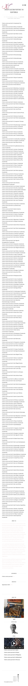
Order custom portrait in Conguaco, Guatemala (13, 428)
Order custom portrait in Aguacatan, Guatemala (13, 219)
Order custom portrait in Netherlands (13, 657)
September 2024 (6, 584)
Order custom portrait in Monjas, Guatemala (12, 405)
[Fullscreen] (22, 647)
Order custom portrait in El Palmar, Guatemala (13, 400)
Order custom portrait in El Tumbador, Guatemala (13, 252)
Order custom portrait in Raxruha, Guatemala (12, 326)
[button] (14, 643)
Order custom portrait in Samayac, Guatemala (12, 473)
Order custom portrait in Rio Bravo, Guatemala (13, 407)
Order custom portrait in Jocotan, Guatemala (12, 149)
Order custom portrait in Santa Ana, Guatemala (13, 510)
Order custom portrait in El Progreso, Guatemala (13, 492)
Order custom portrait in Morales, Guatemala (12, 93)
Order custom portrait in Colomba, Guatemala (13, 233)
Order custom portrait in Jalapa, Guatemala (12, 42)
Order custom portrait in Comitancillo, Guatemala (13, 138)
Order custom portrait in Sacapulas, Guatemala (13, 244)
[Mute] (20, 647)
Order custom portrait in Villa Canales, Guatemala (13, 46)
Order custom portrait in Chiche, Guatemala (12, 387)
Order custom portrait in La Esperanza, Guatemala (13, 498)
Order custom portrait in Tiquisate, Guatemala (13, 193)
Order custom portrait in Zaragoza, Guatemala (13, 433)
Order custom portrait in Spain (11, 650)
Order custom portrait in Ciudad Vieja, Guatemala (13, 322)
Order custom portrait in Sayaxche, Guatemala (13, 96)
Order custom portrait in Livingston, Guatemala (13, 140)
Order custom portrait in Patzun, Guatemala (12, 156)
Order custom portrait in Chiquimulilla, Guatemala (14, 189)
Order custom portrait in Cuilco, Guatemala (12, 175)
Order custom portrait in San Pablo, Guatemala (13, 251)
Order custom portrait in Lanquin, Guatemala (12, 477)
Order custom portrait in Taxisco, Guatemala (12, 357)
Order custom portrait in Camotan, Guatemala (13, 198)
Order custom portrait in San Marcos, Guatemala (13, 263)
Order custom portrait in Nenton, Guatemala (12, 258)
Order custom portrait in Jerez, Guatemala (12, 403)
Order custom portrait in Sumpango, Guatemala (13, 284)
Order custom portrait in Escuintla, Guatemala (13, 44)
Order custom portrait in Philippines (12, 654)
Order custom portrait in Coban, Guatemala (12, 37)
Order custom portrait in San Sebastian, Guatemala (14, 415)
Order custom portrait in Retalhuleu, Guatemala (13, 88)
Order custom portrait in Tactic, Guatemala (12, 315)
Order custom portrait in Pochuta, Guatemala (12, 81)
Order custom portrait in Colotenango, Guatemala (13, 291)
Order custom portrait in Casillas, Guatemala (12, 482)
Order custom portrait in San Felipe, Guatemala (13, 475)
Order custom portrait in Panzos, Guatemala (12, 133)
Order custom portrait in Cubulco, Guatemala (12, 214)
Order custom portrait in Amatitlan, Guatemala (13, 49)
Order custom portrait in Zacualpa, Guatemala (13, 328)
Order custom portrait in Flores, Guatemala (12, 294)
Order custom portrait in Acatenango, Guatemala (13, 445)
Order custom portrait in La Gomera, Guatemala (13, 245)
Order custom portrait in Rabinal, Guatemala (12, 286)
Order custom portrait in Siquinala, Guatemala (13, 478)
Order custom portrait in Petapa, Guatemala (12, 63)
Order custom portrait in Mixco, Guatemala (12, 26)
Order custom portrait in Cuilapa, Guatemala (12, 282)
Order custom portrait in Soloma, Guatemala (12, 191)
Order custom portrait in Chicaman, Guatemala (13, 303)
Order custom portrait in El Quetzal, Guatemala (13, 491)
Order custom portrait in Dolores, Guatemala (12, 422)
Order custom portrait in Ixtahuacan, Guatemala (13, 231)
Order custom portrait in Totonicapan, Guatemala (13, 72)
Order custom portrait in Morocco (12, 659)
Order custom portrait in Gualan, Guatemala (12, 261)
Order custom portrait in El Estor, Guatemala (12, 126)
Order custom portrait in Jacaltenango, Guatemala (13, 296)
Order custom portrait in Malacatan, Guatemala (13, 89)
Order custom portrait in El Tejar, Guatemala (12, 513)
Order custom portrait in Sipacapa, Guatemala (12, 461)
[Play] (6, 647)
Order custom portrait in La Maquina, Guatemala (13, 480)
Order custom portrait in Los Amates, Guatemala (13, 186)
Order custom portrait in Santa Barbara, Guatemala (14, 293)
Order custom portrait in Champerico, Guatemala (13, 342)
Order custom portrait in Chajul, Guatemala (12, 254)
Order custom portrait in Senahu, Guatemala (12, 102)
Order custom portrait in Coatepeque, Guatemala (13, 70)
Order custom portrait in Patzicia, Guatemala (12, 324)
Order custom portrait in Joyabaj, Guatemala (12, 91)
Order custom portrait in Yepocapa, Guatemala (13, 305)
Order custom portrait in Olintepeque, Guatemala (13, 333)
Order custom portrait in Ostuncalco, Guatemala (13, 203)
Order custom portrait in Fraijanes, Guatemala (13, 195)
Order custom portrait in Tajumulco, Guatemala (13, 196)
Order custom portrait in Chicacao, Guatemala (13, 174)
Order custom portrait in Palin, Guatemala (12, 154)
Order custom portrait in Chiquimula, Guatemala (13, 82)
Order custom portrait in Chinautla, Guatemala (13, 68)
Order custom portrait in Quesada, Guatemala (13, 512)
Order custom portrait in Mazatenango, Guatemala (14, 124)
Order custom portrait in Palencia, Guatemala (12, 151)
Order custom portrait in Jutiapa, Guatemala (12, 47)
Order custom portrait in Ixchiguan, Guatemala (13, 499)
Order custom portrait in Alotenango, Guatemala (13, 447)
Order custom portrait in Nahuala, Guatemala (12, 116)
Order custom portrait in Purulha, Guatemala (12, 187)
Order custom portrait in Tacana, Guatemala (12, 131)
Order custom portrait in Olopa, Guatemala (12, 421)
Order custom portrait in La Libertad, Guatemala (13, 265)
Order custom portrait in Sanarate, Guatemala (12, 310)
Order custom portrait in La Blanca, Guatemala (13, 378)
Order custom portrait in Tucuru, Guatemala (12, 259)
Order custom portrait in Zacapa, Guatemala (12, 177)
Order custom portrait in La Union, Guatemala (13, 343)
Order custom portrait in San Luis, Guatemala (12, 61)
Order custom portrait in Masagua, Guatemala (13, 270)
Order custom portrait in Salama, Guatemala (12, 158)
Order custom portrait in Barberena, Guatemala (13, 212)
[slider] (13, 647)
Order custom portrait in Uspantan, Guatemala (13, 152)
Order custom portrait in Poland (11, 652)
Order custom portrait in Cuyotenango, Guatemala (14, 366)
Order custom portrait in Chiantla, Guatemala (12, 107)
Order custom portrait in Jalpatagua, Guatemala (13, 401)
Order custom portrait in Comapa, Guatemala (12, 349)
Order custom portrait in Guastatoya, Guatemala (13, 456)
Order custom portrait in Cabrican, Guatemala (13, 449)
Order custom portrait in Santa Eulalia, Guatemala (13, 256)
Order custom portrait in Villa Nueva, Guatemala (13, 28)
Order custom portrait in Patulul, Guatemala (12, 321)
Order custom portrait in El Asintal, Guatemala (13, 298)
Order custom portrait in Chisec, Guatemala (12, 165)
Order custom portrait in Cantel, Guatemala (12, 280)
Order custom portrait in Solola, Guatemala (12, 95)
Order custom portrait (7, 576)
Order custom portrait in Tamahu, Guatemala (12, 508)
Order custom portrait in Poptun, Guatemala (12, 163)
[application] (14, 643)
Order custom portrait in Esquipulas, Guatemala (13, 235)
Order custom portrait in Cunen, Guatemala (12, 279)
